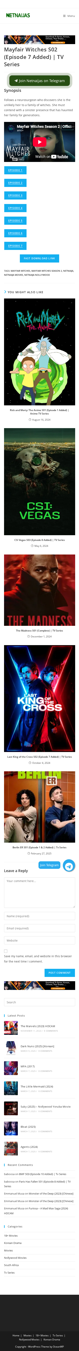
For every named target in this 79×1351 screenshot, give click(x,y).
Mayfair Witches (20, 270)
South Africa (11, 1265)
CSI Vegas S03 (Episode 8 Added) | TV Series (39, 540)
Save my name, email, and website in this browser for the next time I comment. (38, 958)
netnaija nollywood (37, 274)
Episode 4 (15, 208)
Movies (8, 1250)
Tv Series (9, 1272)
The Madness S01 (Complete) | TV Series (39, 630)
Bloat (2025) (28, 1127)
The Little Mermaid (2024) (37, 1086)
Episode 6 (15, 233)
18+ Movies (11, 1235)
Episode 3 (15, 195)
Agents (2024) (29, 1147)
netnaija (68, 270)
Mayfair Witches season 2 (46, 270)
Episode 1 (15, 170)
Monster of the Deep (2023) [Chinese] (51, 1193)
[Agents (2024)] (11, 1149)
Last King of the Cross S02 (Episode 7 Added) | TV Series (39, 757)
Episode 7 (15, 245)
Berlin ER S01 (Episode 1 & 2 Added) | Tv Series (39, 847)
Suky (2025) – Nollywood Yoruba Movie (45, 1106)
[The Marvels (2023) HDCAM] (11, 1028)
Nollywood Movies (15, 1258)
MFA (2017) (28, 1066)
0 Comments (51, 1030)
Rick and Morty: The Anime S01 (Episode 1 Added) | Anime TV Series (39, 411)
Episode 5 (15, 220)
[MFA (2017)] (11, 1068)
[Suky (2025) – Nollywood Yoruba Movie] (11, 1108)
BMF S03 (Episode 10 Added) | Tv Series (42, 1174)
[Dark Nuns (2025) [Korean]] (11, 1048)
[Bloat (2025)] (11, 1128)
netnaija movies (13, 274)
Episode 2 (15, 182)
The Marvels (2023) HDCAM (38, 1026)
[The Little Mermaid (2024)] (11, 1088)
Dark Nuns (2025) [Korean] (37, 1046)
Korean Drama (12, 1243)
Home (16, 1335)
